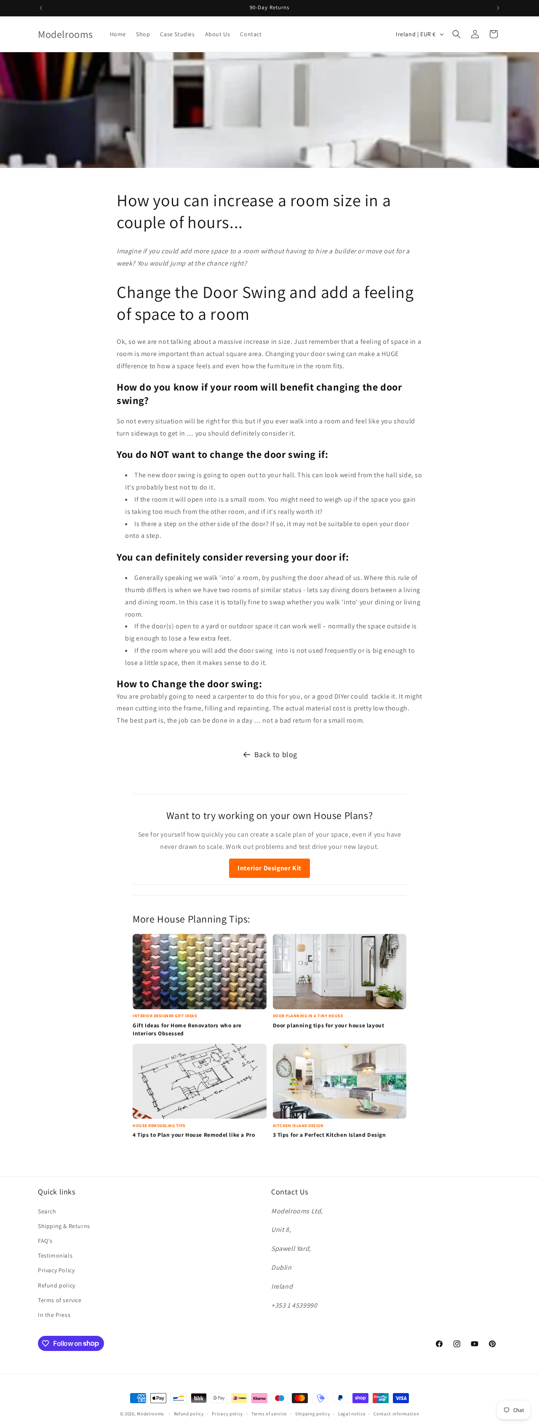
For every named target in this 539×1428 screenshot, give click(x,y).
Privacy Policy (56, 1270)
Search (47, 1211)
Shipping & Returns (64, 1225)
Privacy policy (227, 1413)
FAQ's (45, 1240)
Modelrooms (150, 1414)
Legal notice (351, 1413)
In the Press (54, 1314)
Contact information (396, 1413)
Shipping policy (312, 1413)
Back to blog (275, 754)
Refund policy (56, 1285)
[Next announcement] (498, 8)
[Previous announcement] (41, 8)
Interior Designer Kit (269, 868)
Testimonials (55, 1255)
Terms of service (60, 1299)
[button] (456, 34)
